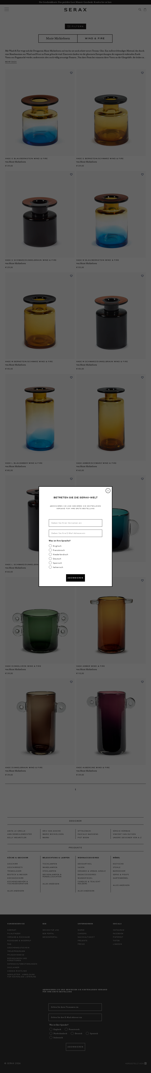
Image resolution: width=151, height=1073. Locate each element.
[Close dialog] (108, 490)
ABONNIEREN (75, 577)
